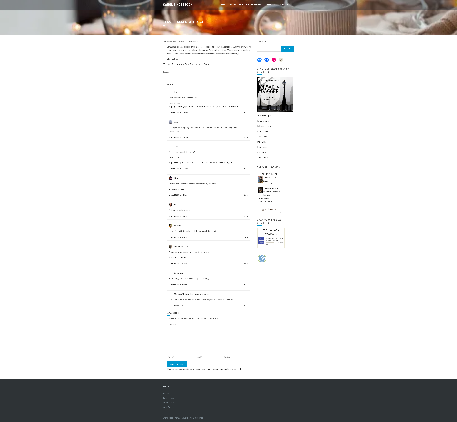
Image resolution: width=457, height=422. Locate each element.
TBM (176, 146)
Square (185, 418)
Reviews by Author (254, 5)
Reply (246, 113)
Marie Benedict (269, 184)
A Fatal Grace (188, 64)
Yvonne (177, 225)
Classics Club (286, 5)
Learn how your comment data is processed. (221, 369)
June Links (262, 147)
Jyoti (176, 92)
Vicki (176, 122)
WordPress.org (170, 407)
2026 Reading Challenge (271, 232)
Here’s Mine (174, 131)
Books (167, 72)
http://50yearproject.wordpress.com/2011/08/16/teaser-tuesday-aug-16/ (201, 162)
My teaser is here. (176, 189)
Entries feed (168, 398)
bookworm (179, 273)
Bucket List (271, 5)
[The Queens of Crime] (260, 179)
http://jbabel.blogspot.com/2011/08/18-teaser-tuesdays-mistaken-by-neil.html (203, 106)
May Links (261, 142)
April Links (262, 136)
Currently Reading (269, 173)
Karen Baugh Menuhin (266, 201)
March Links (262, 131)
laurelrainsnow (181, 246)
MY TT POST (180, 257)
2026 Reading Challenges (232, 5)
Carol (182, 41)
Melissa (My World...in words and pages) (192, 294)
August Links (263, 157)
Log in (166, 393)
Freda (176, 204)
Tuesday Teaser (171, 64)
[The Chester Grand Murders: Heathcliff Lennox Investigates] (260, 189)
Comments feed (170, 402)
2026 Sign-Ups (264, 115)
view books (281, 247)
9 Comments (195, 41)
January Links (263, 121)
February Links (264, 126)
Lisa (176, 178)
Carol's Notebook (177, 5)
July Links (261, 152)
